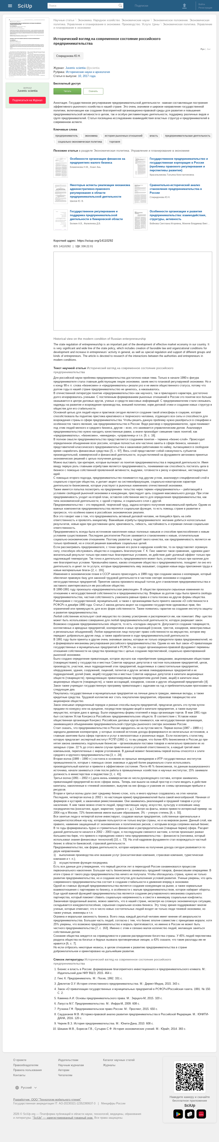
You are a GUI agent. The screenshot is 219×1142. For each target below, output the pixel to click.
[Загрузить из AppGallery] (201, 1114)
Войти (201, 4)
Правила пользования (27, 1070)
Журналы (109, 1065)
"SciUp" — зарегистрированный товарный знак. (63, 1117)
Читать (67, 91)
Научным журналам (71, 1065)
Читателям (65, 1075)
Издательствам (68, 1060)
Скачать (93, 91)
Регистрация (205, 7)
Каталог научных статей (119, 1060)
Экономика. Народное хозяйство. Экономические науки (113, 20)
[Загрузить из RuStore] (190, 1114)
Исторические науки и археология (88, 72)
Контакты (19, 1075)
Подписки (141, 5)
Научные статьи (63, 20)
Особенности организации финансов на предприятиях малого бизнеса (97, 160)
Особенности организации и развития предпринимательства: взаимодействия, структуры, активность (178, 215)
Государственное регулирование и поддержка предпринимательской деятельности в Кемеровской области (96, 215)
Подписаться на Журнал (27, 100)
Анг (209, 49)
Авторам (63, 1070)
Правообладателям (25, 1065)
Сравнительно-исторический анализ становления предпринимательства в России (176, 188)
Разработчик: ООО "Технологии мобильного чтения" (47, 1099)
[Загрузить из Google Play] (178, 1114)
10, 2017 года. (87, 76)
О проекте (19, 1060)
